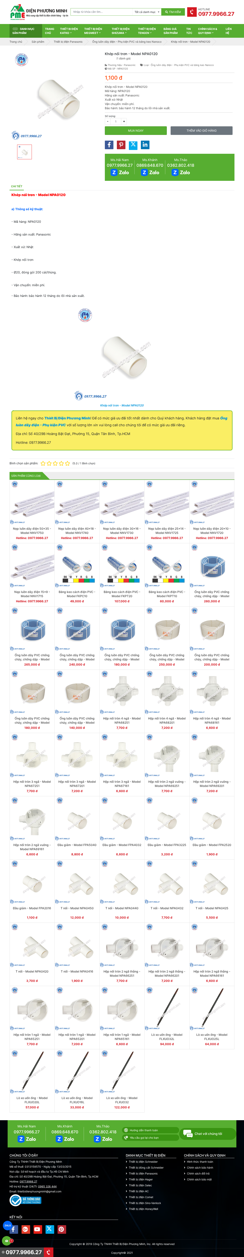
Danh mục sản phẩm (23, 30)
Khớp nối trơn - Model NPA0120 (122, 405)
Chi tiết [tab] (16, 186)
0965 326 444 (47, 1186)
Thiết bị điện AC (139, 1191)
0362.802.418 (180, 165)
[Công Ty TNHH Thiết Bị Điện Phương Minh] (39, 12)
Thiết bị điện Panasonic (143, 1173)
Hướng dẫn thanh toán (144, 1130)
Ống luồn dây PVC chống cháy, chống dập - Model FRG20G (77, 659)
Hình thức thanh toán (200, 1161)
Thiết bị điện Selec (140, 1185)
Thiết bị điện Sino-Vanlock (145, 1203)
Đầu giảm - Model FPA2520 (212, 845)
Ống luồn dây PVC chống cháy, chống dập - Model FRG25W (211, 659)
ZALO (7, 1225)
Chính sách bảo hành (200, 1167)
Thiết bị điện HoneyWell (143, 1209)
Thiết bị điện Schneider (143, 1161)
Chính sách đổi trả (198, 1173)
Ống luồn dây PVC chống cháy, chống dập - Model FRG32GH (211, 596)
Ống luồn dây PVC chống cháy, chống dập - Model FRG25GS (32, 659)
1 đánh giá (123, 58)
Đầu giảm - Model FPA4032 (122, 845)
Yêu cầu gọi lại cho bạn (144, 1137)
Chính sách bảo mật (199, 1179)
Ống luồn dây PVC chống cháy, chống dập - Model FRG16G (121, 659)
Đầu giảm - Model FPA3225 (167, 845)
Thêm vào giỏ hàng (202, 130)
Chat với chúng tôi (208, 1134)
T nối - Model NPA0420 (32, 971)
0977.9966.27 (120, 165)
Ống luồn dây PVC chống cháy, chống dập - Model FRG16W (77, 722)
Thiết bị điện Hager (141, 1179)
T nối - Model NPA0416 (77, 971)
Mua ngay (136, 130)
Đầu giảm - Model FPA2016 (32, 908)
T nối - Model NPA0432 (167, 908)
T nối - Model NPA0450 (77, 908)
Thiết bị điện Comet (141, 1197)
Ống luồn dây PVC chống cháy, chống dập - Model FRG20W (32, 722)
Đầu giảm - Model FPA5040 (77, 845)
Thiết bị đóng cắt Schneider (146, 1167)
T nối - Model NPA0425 (212, 908)
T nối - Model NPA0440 (121, 908)
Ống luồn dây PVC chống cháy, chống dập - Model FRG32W (166, 659)
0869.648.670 (149, 165)
